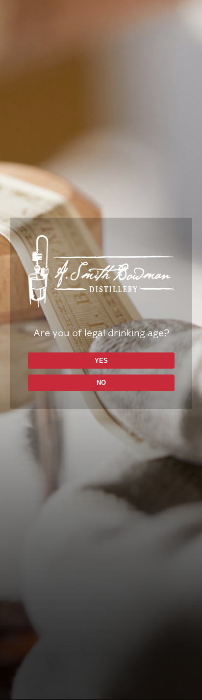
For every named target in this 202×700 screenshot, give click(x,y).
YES (101, 360)
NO (101, 382)
